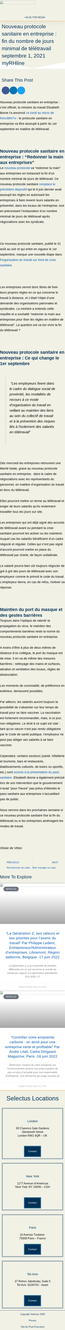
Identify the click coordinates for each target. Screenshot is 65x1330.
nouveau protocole (17, 168)
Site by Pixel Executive (32, 1326)
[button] (47, 7)
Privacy (32, 1320)
